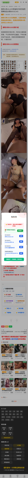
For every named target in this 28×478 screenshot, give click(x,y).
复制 (21, 236)
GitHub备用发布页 (10, 247)
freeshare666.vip (9, 242)
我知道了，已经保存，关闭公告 (14, 259)
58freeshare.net (9, 236)
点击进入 (20, 230)
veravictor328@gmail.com (11, 254)
